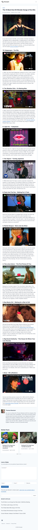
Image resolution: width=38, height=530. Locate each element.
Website (28, 483)
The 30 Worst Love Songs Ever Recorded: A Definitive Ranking (15, 502)
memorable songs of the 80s (11, 403)
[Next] (35, 442)
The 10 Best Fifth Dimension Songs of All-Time (11, 510)
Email (15, 483)
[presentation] (9, 437)
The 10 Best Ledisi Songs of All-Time (9, 504)
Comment (4, 467)
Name (3, 483)
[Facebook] (2, 520)
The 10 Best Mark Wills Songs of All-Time (10, 507)
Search (34, 495)
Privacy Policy (13, 523)
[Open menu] (36, 2)
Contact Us (8, 523)
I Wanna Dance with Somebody (26, 327)
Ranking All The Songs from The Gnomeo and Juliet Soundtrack (9, 447)
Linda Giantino (6, 450)
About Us (3, 523)
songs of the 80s (14, 46)
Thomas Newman (7, 12)
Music (4, 7)
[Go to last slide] (2, 442)
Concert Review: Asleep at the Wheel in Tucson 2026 (13, 513)
